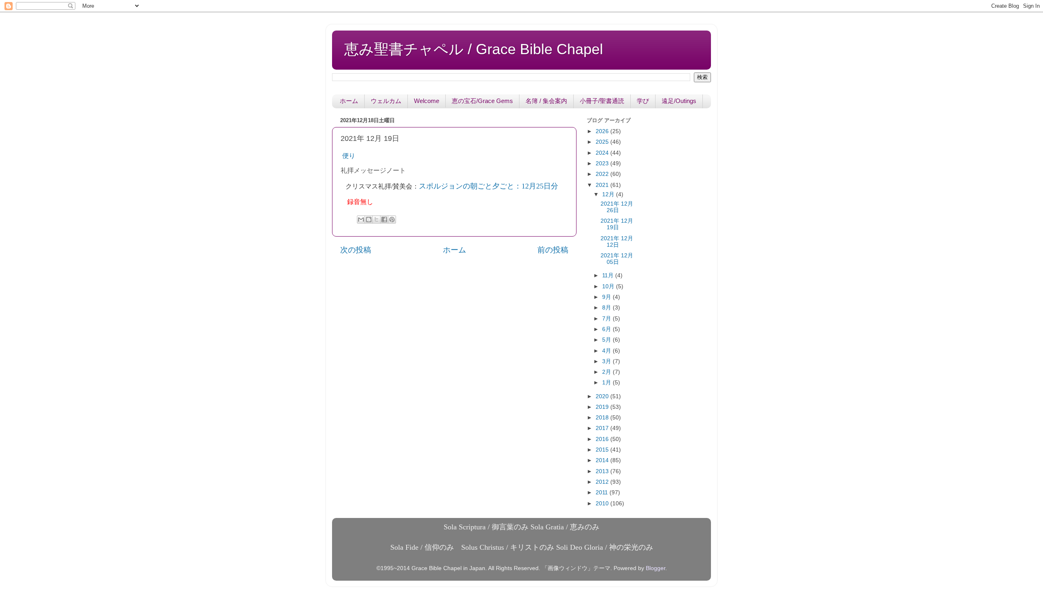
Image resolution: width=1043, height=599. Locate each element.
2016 (603, 439)
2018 (603, 418)
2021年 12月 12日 (617, 241)
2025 (603, 142)
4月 (607, 351)
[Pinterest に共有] (392, 219)
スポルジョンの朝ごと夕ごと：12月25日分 (488, 186)
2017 (603, 428)
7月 (607, 319)
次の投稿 (355, 250)
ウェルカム (386, 100)
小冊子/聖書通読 (602, 100)
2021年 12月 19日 (617, 224)
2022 (603, 174)
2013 (603, 471)
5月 (607, 340)
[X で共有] (376, 219)
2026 (603, 131)
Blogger (655, 568)
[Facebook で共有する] (384, 219)
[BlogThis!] (369, 219)
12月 (609, 194)
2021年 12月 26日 (617, 207)
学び (643, 100)
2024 (603, 153)
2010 (603, 503)
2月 (607, 372)
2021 (603, 185)
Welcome (426, 100)
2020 (603, 396)
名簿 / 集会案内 (546, 100)
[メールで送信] (361, 219)
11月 (608, 275)
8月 (607, 308)
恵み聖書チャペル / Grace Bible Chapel (473, 49)
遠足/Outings (679, 100)
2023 (603, 163)
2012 (603, 482)
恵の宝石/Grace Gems (482, 100)
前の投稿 (552, 250)
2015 (603, 450)
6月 (607, 329)
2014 (603, 460)
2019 (603, 407)
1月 (607, 383)
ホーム (349, 100)
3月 (607, 361)
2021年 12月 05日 (617, 258)
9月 (607, 297)
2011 (603, 492)
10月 (609, 286)
